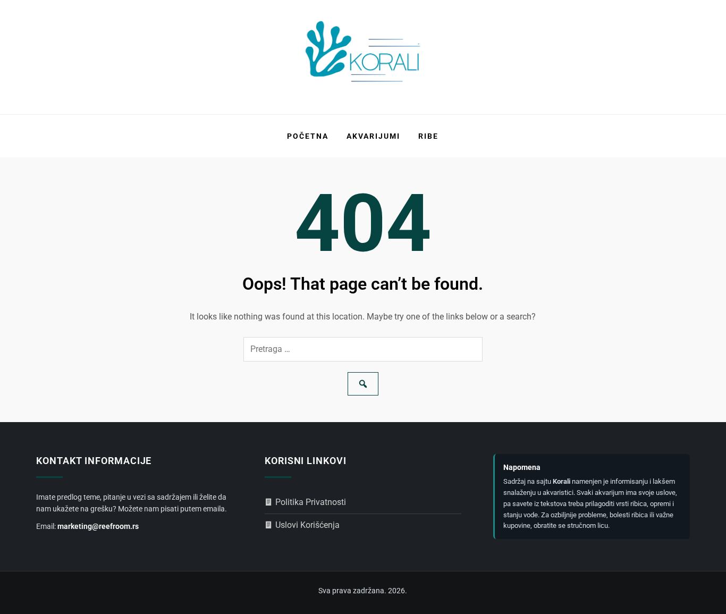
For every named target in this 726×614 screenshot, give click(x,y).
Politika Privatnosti (310, 502)
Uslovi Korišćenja (307, 525)
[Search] (363, 384)
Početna (307, 136)
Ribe (428, 136)
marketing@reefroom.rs (98, 526)
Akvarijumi (373, 136)
